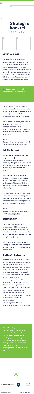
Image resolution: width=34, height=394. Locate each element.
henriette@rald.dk (14, 214)
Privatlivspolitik (6, 392)
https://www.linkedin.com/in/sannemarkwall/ (16, 142)
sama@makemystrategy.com (17, 144)
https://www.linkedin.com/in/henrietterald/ (16, 211)
